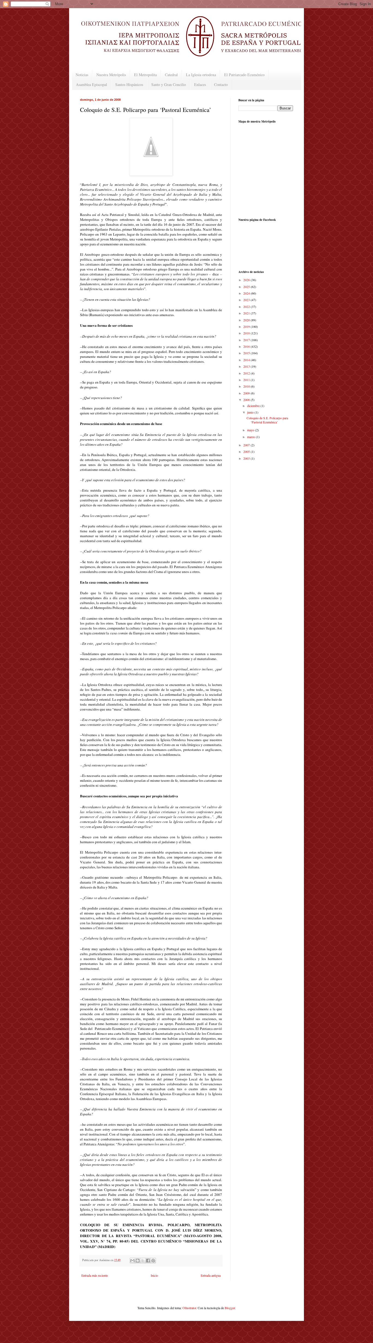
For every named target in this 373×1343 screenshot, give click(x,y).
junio (250, 412)
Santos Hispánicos (129, 84)
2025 (247, 286)
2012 (247, 373)
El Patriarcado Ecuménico (244, 74)
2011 (247, 380)
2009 (247, 393)
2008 (247, 399)
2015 (247, 353)
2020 (247, 320)
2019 (247, 326)
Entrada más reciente (94, 1275)
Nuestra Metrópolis (111, 74)
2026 (247, 280)
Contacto (221, 84)
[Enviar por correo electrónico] (132, 1260)
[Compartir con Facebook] (148, 1260)
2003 (247, 458)
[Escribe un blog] (137, 1260)
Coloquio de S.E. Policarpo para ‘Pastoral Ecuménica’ (267, 420)
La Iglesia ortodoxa (201, 74)
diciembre (253, 405)
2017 (247, 340)
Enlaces (200, 84)
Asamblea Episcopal (91, 84)
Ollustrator (189, 1308)
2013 (247, 366)
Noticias (82, 74)
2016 (247, 346)
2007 (247, 445)
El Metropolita (145, 74)
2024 (247, 293)
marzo (251, 437)
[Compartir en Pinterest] (153, 1260)
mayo (251, 430)
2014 (247, 360)
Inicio (154, 1275)
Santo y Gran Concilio (168, 84)
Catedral (171, 74)
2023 (247, 300)
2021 (247, 313)
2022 (247, 306)
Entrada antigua (211, 1275)
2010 (247, 386)
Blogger (230, 1308)
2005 (247, 451)
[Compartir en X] (143, 1260)
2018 (247, 333)
